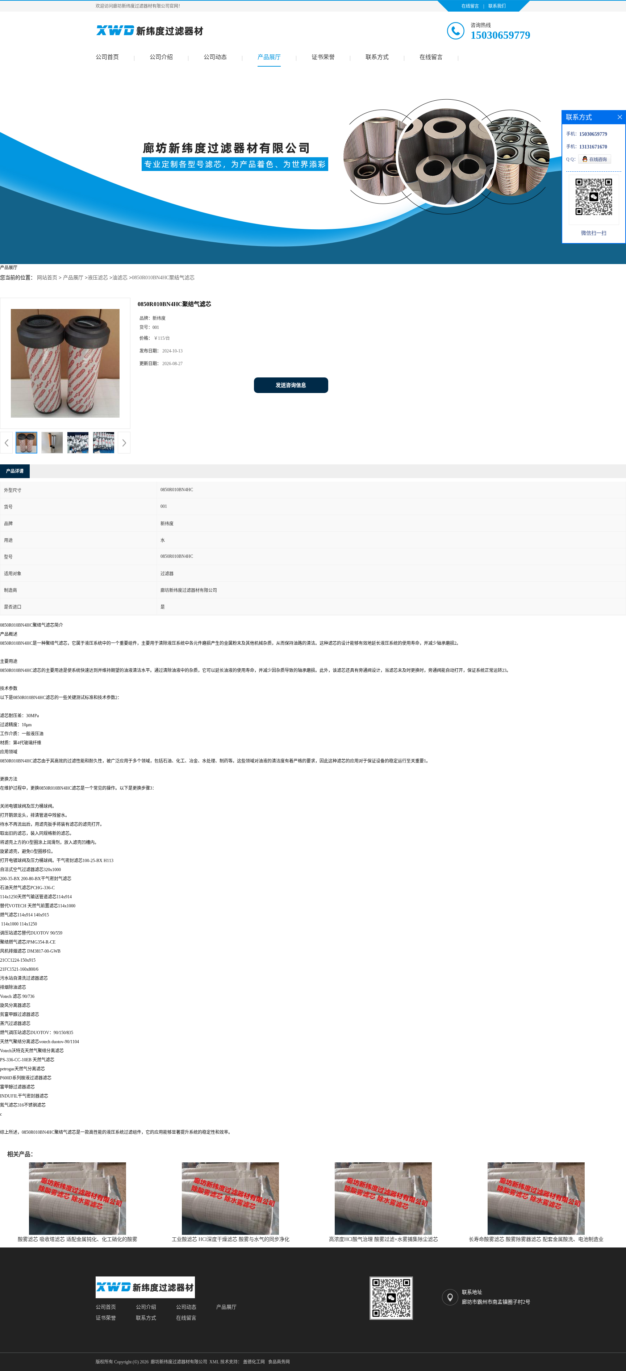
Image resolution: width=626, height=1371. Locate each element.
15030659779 (500, 35)
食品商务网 (279, 1361)
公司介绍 (161, 57)
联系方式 (377, 57)
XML (214, 1361)
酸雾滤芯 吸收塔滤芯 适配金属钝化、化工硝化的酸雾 (77, 1239)
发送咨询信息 (291, 385)
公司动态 (215, 57)
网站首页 (47, 277)
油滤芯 (120, 277)
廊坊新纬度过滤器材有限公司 (179, 1361)
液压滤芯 (98, 277)
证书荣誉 (323, 57)
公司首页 (107, 57)
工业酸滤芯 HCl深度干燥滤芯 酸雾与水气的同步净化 (230, 1239)
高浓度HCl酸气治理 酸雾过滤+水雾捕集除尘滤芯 (383, 1239)
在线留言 (470, 6)
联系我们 (497, 6)
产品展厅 (269, 57)
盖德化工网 (254, 1361)
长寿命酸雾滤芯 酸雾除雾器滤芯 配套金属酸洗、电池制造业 (536, 1239)
